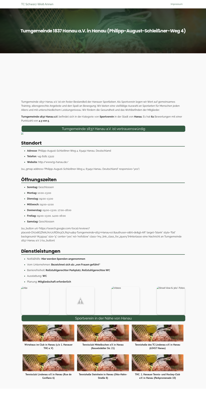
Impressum (177, 4)
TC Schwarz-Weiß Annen (37, 4)
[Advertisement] (103, 77)
